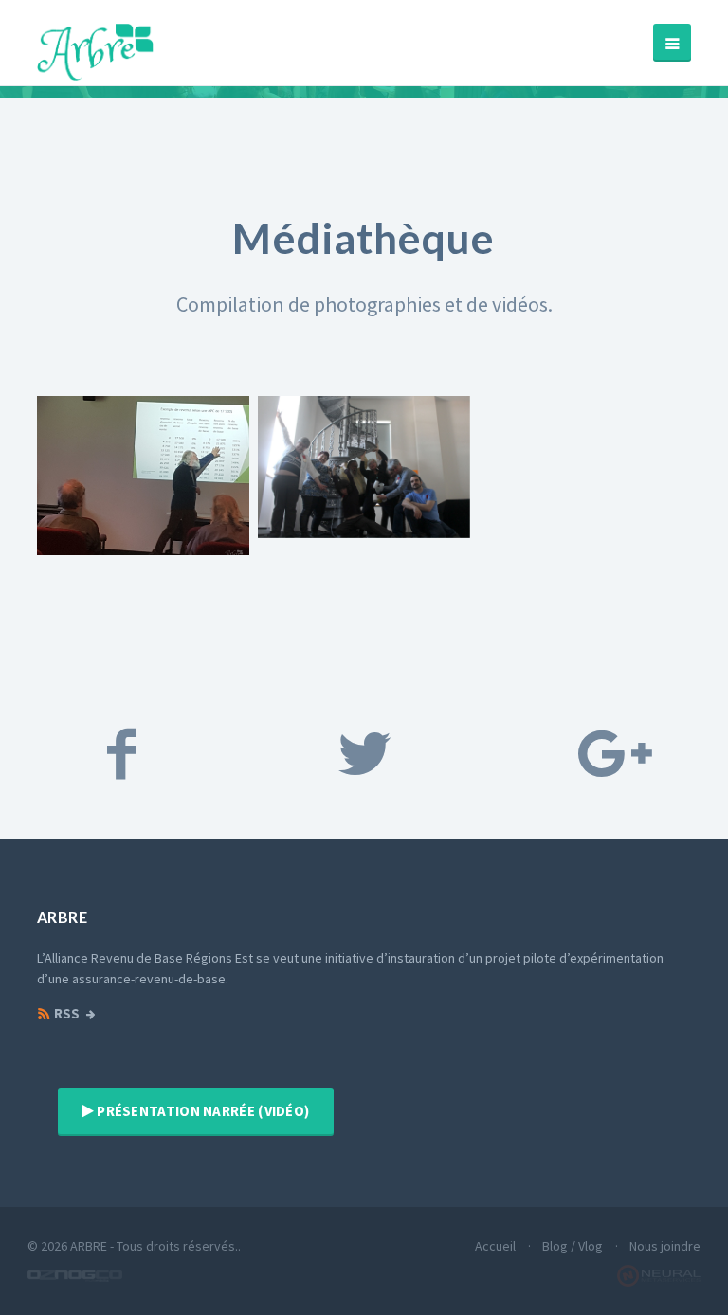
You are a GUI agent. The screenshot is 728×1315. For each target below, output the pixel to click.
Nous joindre (665, 1245)
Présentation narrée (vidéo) (201, 1111)
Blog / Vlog (572, 1245)
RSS (65, 1013)
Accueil (495, 1245)
